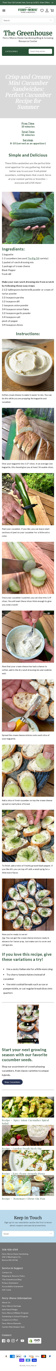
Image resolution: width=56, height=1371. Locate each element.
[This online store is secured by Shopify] (34, 1341)
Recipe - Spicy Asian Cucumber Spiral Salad (25, 1122)
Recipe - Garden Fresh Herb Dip (22, 1148)
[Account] (47, 10)
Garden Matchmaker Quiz (13, 1327)
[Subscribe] (50, 1234)
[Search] (51, 20)
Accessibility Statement (12, 1286)
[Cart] (52, 10)
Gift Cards (6, 1290)
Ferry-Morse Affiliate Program (15, 1313)
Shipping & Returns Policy (13, 1276)
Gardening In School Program (15, 1316)
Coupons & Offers (10, 1320)
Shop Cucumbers (12, 1082)
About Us (6, 1302)
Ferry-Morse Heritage (11, 1306)
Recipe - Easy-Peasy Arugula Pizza (23, 1173)
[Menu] (4, 10)
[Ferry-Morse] (28, 10)
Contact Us (7, 1272)
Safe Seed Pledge (10, 1309)
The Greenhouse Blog (11, 1279)
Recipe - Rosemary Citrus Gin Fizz (23, 1198)
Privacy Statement (10, 1283)
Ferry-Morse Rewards (11, 1323)
